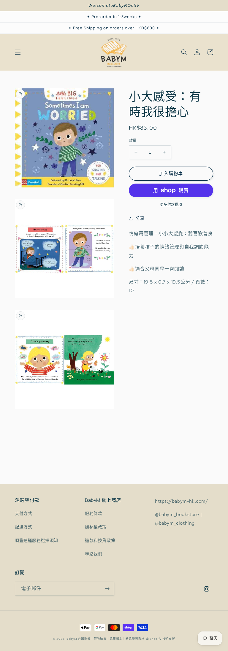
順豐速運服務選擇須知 (36, 540)
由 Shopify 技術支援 (160, 639)
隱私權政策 (96, 526)
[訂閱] (107, 589)
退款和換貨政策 (100, 540)
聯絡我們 (93, 553)
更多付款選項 (171, 204)
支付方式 (23, 513)
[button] (17, 52)
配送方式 (23, 526)
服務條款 (93, 513)
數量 (133, 140)
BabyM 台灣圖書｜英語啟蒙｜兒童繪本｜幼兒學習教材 (105, 639)
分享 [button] (140, 218)
